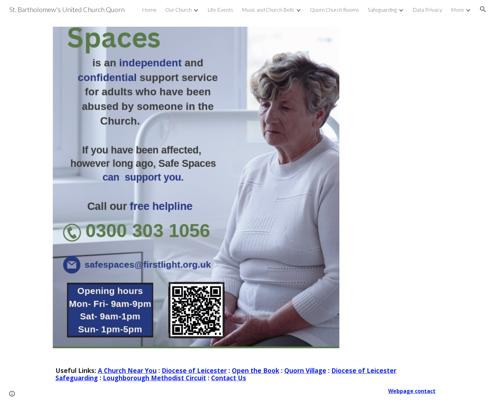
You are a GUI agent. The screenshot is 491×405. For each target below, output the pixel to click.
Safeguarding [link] (382, 9)
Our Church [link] (178, 9)
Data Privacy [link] (427, 9)
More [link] (457, 9)
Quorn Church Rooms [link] (334, 9)
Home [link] (149, 9)
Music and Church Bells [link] (268, 9)
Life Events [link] (220, 9)
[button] (483, 9)
